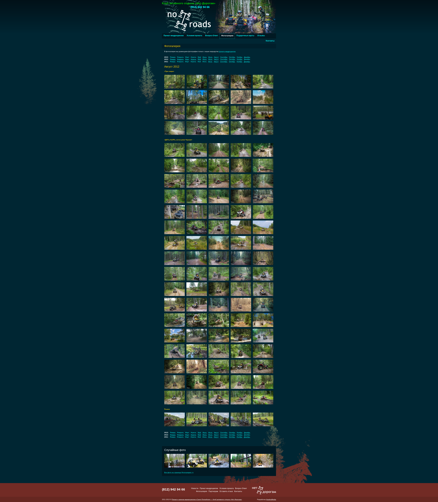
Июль (210, 57)
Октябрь (232, 57)
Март (187, 59)
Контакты (270, 41)
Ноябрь (239, 57)
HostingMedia (271, 499)
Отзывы (261, 36)
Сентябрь (223, 57)
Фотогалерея (227, 36)
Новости (194, 488)
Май (199, 57)
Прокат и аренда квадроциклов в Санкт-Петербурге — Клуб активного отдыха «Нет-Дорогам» (207, 499)
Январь (173, 59)
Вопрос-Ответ (211, 36)
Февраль (180, 59)
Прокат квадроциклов (174, 36)
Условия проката (194, 36)
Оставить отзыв (226, 491)
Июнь (205, 57)
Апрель (193, 59)
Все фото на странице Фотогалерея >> (179, 472)
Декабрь (247, 57)
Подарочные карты (245, 36)
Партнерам (213, 491)
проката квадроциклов (227, 51)
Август (216, 57)
